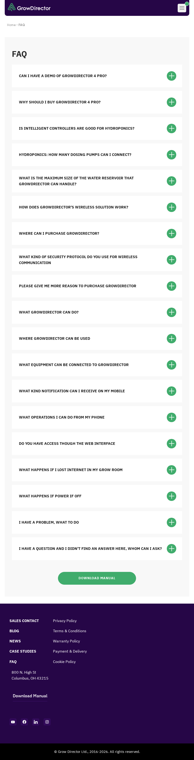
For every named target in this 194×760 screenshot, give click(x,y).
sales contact (24, 620)
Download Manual (97, 578)
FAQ (13, 661)
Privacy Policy (65, 620)
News (15, 641)
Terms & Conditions (69, 630)
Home (11, 25)
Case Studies (22, 651)
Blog (14, 630)
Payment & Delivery (70, 651)
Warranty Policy (66, 641)
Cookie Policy (64, 661)
